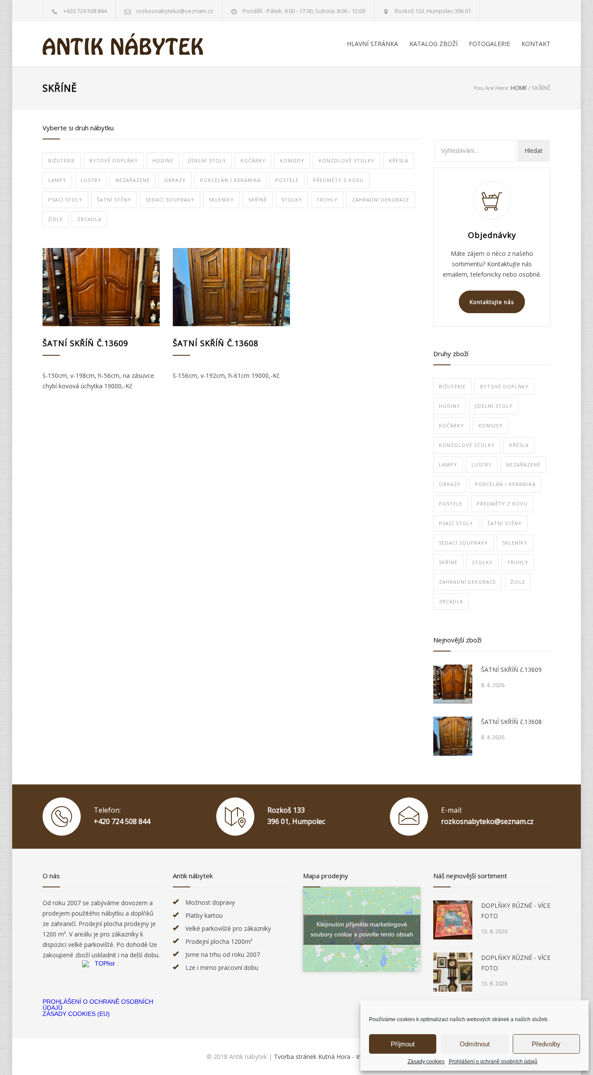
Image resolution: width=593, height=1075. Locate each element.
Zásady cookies (426, 1061)
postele (287, 180)
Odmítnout (475, 1044)
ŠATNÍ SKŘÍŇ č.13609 (85, 343)
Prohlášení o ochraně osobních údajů (493, 1061)
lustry (91, 180)
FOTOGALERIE (489, 44)
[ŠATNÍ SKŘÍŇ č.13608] (231, 287)
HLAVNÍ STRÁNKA (372, 44)
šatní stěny (114, 199)
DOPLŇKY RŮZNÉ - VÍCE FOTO (515, 910)
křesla (399, 160)
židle (55, 219)
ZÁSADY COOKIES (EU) (76, 1013)
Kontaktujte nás (492, 302)
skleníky (221, 199)
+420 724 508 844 (85, 11)
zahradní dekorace (380, 199)
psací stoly (65, 199)
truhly (327, 199)
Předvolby (546, 1044)
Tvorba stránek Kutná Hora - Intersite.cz (330, 1056)
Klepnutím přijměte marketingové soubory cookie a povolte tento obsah (361, 929)
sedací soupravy (169, 199)
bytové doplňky (113, 160)
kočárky (253, 160)
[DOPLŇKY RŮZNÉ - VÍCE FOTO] (452, 919)
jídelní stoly (207, 160)
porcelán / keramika (230, 180)
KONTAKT (535, 44)
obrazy (175, 180)
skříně (257, 199)
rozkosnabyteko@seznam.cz (487, 821)
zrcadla (89, 219)
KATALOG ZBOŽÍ (433, 44)
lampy (57, 180)
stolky (291, 199)
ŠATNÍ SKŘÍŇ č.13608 (215, 343)
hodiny (163, 160)
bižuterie (61, 160)
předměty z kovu (338, 180)
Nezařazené (132, 180)
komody (292, 160)
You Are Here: (492, 88)
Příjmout (403, 1044)
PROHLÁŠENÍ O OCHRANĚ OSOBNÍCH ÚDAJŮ (98, 1004)
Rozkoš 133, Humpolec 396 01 (433, 11)
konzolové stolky (347, 160)
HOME (519, 88)
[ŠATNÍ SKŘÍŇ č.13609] (101, 287)
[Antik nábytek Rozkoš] (123, 44)
